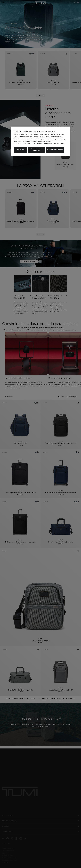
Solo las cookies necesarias (36, 149)
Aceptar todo (20, 149)
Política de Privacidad (42, 143)
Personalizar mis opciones (55, 149)
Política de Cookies (59, 143)
